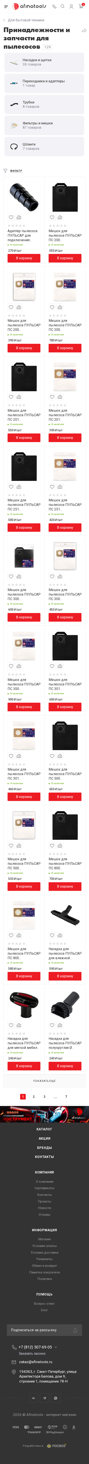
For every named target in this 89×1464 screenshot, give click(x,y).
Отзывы (44, 1215)
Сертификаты (44, 1188)
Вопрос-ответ (44, 1304)
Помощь (44, 1294)
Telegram (44, 1398)
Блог (44, 1310)
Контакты (44, 1157)
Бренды (44, 1148)
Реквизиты (44, 1259)
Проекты (44, 1201)
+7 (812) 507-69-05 (35, 1347)
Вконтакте (33, 1398)
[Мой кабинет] (71, 7)
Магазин (44, 1239)
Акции (45, 1138)
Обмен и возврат (44, 1266)
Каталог (44, 1129)
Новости (44, 1208)
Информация (44, 1230)
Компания (44, 1172)
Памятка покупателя (44, 1272)
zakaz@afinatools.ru (35, 1362)
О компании (44, 1182)
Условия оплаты (44, 1246)
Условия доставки (44, 1252)
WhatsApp (55, 1398)
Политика (44, 1279)
